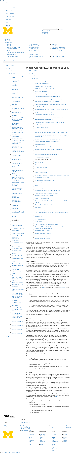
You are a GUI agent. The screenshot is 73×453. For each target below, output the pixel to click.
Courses (54, 434)
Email (12, 416)
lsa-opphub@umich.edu (26, 430)
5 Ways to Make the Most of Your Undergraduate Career (17, 260)
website (44, 287)
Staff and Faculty (8, 42)
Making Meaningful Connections (16, 80)
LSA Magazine (42, 440)
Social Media (66, 433)
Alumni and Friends (31, 443)
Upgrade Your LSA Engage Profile (42, 210)
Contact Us (65, 437)
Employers (7, 39)
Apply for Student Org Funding (58, 48)
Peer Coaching (15, 286)
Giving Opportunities (33, 54)
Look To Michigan (10, 13)
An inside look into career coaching (42, 157)
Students (7, 38)
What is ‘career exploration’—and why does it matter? (17, 207)
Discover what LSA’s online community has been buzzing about (18, 142)
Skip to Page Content (8, 60)
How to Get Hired (15, 230)
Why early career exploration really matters (17, 137)
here (54, 310)
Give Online (9, 25)
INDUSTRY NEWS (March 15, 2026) (43, 231)
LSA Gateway (9, 19)
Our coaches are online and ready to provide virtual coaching (18, 108)
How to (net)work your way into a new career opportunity (18, 184)
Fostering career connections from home (17, 146)
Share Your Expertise (11, 54)
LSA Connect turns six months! (41, 127)
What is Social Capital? (17, 256)
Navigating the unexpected (18, 233)
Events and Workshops (12, 48)
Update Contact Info (66, 435)
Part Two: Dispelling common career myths (17, 247)
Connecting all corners (17, 193)
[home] (13, 60)
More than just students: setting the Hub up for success (17, 189)
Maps (41, 444)
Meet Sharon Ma (15, 300)
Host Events (9, 50)
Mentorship (54, 44)
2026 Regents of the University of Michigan (10, 452)
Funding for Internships (34, 45)
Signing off (14, 253)
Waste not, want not (16, 223)
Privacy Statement (65, 439)
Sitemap (52, 427)
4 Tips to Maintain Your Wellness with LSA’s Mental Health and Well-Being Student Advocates (18, 295)
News (41, 438)
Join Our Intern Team (34, 47)
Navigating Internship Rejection (42, 198)
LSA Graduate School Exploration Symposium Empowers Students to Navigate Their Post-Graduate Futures (17, 316)
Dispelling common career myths (42, 177)
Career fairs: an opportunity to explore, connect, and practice (17, 201)
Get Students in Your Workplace (36, 50)
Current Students (31, 438)
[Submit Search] (57, 28)
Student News (22, 62)
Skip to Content (3, 0)
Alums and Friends (9, 40)
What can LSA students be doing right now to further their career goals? (18, 119)
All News (16, 62)
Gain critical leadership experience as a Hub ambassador (17, 114)
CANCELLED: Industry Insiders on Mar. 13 (17, 88)
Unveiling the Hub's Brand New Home (43, 86)
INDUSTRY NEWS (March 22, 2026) (43, 233)
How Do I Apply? (42, 436)
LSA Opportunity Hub (25, 422)
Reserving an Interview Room (13, 47)
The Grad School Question (18, 228)
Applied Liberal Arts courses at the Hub (16, 196)
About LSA (42, 434)
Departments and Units (11, 8)
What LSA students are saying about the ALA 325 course (17, 97)
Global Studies (53, 445)
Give (41, 443)
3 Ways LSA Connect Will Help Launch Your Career (17, 283)
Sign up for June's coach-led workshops (17, 133)
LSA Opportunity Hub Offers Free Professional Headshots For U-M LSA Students (17, 278)
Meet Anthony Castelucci (17, 302)
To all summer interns (16, 250)
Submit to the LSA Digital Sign (58, 56)
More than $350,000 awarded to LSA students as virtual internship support (17, 171)
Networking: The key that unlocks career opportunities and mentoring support (17, 238)
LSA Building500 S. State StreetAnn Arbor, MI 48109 (25, 427)
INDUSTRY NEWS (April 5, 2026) (42, 236)
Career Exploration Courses (13, 45)
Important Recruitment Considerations (15, 52)
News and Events (8, 62)
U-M (7, 2)
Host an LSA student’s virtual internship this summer (17, 165)
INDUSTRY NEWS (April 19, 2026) (42, 238)
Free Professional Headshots (58, 47)
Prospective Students (31, 435)
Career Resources (33, 44)
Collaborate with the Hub (12, 56)
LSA (7, 5)
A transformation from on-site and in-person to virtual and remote (18, 151)
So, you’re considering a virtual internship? (17, 268)
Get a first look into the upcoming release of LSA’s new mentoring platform (18, 128)
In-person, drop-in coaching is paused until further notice (17, 103)
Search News (12, 71)
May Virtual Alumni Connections (16, 123)
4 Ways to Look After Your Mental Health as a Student (18, 264)
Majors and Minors (10, 10)
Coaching (9, 44)
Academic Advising (54, 436)
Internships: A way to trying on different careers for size (18, 211)
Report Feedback (65, 442)
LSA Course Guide (10, 16)
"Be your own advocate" (17, 225)
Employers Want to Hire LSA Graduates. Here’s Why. (17, 309)
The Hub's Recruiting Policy (58, 50)
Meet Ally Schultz (15, 305)
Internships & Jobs (56, 45)
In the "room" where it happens (42, 124)
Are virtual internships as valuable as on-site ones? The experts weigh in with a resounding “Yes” (18, 178)
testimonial (62, 287)
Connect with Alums (33, 48)
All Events (8, 336)
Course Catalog (10, 23)
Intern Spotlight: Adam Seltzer (41, 91)
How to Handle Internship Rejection (42, 81)
